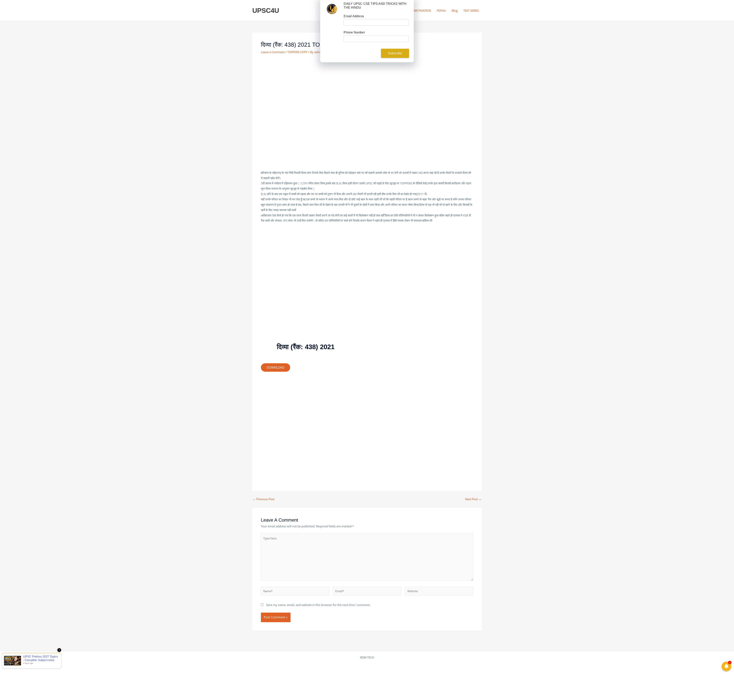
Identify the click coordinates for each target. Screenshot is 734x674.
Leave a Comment (273, 52)
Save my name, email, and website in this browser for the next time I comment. (318, 605)
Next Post (473, 499)
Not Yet (364, 55)
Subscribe (395, 55)
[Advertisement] (367, 87)
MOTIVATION (422, 10)
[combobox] (351, 40)
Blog (455, 10)
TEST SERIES (471, 10)
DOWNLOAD (275, 367)
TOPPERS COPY (297, 52)
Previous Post (263, 499)
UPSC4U (265, 10)
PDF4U (441, 10)
